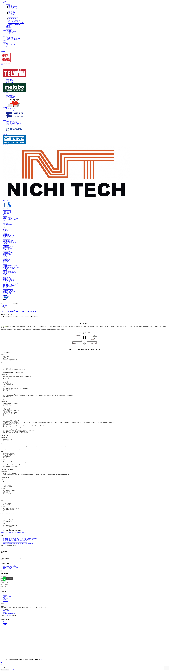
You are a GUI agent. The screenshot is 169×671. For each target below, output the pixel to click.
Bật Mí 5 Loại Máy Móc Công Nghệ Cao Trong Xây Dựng (15, 542)
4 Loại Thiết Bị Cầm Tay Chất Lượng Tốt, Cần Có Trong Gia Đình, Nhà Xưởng (20, 538)
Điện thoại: (5, 609)
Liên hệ (4, 599)
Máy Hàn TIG (9, 81)
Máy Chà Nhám (6, 253)
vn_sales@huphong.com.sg (9, 613)
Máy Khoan (5, 274)
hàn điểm (23, 532)
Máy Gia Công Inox (7, 255)
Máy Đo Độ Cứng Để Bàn (8, 279)
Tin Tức (5, 597)
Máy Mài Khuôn (9, 95)
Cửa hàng (5, 595)
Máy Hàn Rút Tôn (7, 236)
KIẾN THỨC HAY (7, 217)
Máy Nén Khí (6, 256)
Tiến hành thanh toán (13, 669)
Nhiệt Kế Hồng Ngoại (7, 293)
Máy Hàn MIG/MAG (10, 80)
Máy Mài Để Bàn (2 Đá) (8, 252)
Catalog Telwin (6, 214)
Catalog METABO (7, 212)
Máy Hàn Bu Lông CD (11, 108)
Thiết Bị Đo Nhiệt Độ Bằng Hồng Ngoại (11, 283)
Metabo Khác (6, 261)
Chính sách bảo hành (7, 224)
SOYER (5, 107)
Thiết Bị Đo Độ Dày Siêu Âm (9, 285)
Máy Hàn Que (9, 79)
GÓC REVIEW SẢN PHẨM (9, 219)
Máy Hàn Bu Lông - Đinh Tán (9, 235)
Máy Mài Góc (9, 94)
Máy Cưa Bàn (6, 260)
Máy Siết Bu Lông (7, 254)
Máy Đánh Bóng (6, 249)
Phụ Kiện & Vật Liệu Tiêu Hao (9, 242)
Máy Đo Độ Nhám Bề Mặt (11, 122)
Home (4, 593)
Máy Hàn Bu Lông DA (11, 110)
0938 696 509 (7, 615)
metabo (16, 532)
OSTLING (5, 144)
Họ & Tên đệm (4, 551)
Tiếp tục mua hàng (4, 669)
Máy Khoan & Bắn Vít (10, 96)
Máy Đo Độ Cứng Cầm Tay (12, 121)
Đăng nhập (3, 51)
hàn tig (10, 532)
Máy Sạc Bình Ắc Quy (10, 82)
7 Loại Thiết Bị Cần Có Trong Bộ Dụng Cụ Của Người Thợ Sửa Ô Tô (18, 539)
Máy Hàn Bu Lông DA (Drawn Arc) (11, 267)
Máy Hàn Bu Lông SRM (8, 268)
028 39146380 (9, 49)
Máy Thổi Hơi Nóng (10, 97)
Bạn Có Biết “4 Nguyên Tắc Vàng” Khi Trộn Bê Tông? (15, 540)
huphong (2, 532)
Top (1, 662)
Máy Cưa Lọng (6, 251)
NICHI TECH (6, 200)
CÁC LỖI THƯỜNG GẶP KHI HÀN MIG (20, 311)
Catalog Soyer (6, 213)
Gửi (2, 588)
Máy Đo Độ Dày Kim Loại (9, 291)
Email (2, 552)
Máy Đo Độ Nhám (7, 292)
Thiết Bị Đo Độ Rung (7, 286)
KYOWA (5, 134)
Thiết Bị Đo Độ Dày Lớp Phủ (12, 124)
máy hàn (19, 532)
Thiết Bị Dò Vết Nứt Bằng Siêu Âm (13, 123)
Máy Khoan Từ (6, 259)
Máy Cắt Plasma (6, 239)
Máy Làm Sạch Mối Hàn (8, 237)
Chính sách (5, 601)
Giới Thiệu (5, 598)
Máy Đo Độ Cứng (7, 278)
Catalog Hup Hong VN (8, 211)
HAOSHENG (6, 208)
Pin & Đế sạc (6, 262)
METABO (5, 92)
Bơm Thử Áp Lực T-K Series (9, 272)
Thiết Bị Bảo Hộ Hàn (7, 241)
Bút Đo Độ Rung (6, 277)
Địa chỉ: (2, 606)
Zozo (42, 659)
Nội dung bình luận (5, 558)
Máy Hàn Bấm (6, 234)
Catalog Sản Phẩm (7, 596)
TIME (4, 120)
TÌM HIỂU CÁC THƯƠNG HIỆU (10, 218)
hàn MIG (6, 532)
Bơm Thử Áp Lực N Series (9, 271)
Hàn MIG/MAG (4, 326)
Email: (4, 612)
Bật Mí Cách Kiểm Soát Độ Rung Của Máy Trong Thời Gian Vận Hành (18, 543)
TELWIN (5, 78)
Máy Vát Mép (6, 258)
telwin (13, 532)
